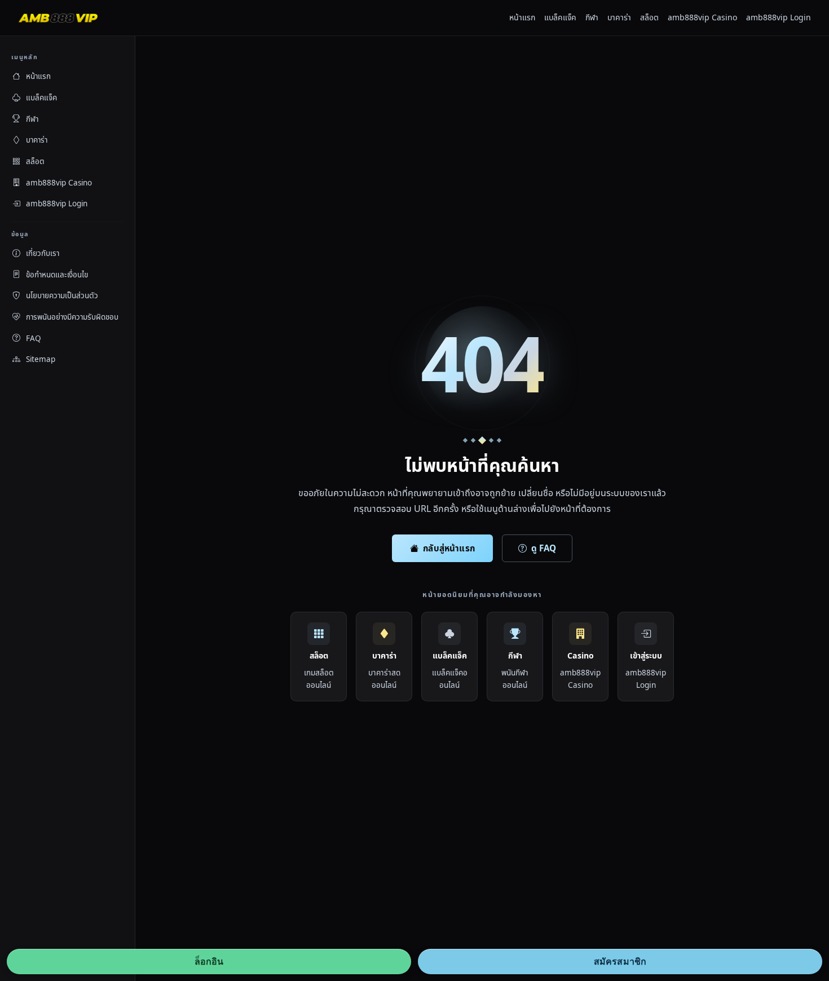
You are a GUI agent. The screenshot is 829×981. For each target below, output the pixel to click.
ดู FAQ (543, 548)
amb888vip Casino (702, 17)
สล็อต (649, 17)
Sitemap (40, 359)
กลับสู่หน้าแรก (449, 548)
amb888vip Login (778, 17)
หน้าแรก (522, 17)
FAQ (33, 338)
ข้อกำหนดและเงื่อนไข (57, 274)
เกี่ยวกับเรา (42, 253)
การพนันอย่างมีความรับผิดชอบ (72, 317)
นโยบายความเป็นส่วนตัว (62, 295)
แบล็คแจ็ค (560, 17)
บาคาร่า (619, 17)
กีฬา (591, 17)
